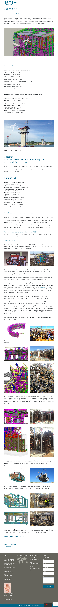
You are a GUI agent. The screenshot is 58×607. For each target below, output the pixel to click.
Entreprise (45, 567)
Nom (44, 559)
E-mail (44, 571)
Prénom (44, 563)
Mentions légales (36, 605)
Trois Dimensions (9, 546)
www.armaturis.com (44, 287)
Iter (6, 541)
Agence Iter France (10, 544)
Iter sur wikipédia (10, 542)
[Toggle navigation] (52, 3)
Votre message (46, 576)
